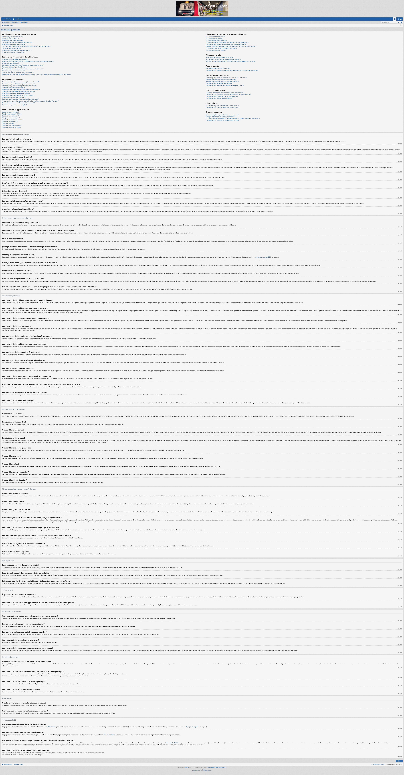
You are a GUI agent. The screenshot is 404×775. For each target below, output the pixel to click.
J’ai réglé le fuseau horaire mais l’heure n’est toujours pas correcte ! (22, 65)
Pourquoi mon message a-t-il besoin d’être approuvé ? (18, 103)
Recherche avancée (401, 22)
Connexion (16, 22)
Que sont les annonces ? (9, 121)
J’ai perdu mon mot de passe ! (11, 48)
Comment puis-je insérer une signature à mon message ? (19, 86)
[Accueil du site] (202, 8)
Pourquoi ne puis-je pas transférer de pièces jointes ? (18, 95)
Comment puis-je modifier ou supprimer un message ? (18, 84)
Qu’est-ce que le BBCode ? (10, 112)
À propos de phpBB (192, 727)
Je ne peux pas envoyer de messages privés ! (220, 57)
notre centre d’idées (110, 735)
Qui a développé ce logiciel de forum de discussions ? (222, 115)
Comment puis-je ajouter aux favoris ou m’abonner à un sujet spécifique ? (228, 94)
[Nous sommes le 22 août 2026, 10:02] (400, 25)
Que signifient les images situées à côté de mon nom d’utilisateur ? (22, 69)
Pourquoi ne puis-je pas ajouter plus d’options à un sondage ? (21, 89)
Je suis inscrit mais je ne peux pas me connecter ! (17, 42)
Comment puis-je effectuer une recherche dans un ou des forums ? (226, 78)
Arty (204, 769)
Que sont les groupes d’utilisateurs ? (217, 40)
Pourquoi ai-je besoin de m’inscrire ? (13, 37)
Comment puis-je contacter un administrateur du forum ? (223, 120)
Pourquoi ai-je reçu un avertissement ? (14, 97)
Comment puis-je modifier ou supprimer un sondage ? (18, 91)
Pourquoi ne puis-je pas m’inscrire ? (13, 40)
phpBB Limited (50, 727)
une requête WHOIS (172, 743)
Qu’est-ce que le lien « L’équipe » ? (216, 50)
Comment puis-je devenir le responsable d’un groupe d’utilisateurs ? (226, 44)
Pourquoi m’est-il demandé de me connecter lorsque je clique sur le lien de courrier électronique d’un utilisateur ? (36, 74)
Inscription (25, 22)
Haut (400, 143)
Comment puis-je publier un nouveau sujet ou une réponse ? (20, 82)
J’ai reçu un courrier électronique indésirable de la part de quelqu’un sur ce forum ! (231, 61)
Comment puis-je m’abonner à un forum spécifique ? (222, 96)
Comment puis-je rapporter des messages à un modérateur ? (20, 99)
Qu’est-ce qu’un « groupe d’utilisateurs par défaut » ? (222, 48)
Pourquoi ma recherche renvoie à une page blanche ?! (222, 81)
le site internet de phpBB (262, 257)
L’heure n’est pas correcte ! (10, 63)
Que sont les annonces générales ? (13, 120)
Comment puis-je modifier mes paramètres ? (15, 59)
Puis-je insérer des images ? (11, 118)
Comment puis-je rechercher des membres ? (219, 83)
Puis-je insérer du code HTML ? (11, 114)
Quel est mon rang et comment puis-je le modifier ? (17, 72)
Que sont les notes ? (8, 123)
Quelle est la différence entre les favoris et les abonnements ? (225, 92)
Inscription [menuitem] (401, 19)
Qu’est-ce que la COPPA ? (10, 39)
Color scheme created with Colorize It (216, 767)
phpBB (187, 767)
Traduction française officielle (199, 770)
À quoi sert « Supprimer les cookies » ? (14, 52)
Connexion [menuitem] (398, 19)
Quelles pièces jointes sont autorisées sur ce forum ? (222, 105)
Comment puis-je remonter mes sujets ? (14, 105)
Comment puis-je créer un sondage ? (13, 87)
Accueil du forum (8, 25)
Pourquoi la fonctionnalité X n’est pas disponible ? (221, 117)
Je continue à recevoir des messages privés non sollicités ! (224, 59)
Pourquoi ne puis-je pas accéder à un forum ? (16, 93)
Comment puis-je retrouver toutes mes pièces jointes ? (222, 107)
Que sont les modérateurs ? (214, 39)
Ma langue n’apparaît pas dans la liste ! (14, 67)
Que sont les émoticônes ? (10, 116)
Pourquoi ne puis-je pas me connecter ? (14, 44)
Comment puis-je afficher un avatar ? (13, 71)
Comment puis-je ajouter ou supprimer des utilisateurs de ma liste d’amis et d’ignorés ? (232, 70)
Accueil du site (7, 19)
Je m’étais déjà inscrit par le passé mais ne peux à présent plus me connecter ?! (26, 46)
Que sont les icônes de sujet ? (11, 127)
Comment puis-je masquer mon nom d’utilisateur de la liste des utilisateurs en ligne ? (28, 61)
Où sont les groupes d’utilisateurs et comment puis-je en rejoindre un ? (227, 42)
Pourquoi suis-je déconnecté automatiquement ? (17, 50)
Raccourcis (14, 19)
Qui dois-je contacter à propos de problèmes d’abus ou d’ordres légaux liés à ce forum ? (233, 118)
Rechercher (6, 22)
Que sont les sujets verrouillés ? (12, 125)
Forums (20, 19)
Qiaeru (210, 770)
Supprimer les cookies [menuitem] (378, 764)
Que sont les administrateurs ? (215, 37)
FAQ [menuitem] (395, 19)
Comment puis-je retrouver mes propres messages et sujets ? (225, 85)
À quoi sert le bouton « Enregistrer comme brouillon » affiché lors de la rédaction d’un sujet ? (30, 101)
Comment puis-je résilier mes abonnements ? (220, 98)
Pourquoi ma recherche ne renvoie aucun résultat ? (221, 79)
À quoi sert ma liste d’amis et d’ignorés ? (218, 68)
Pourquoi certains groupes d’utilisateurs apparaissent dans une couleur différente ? (231, 46)
